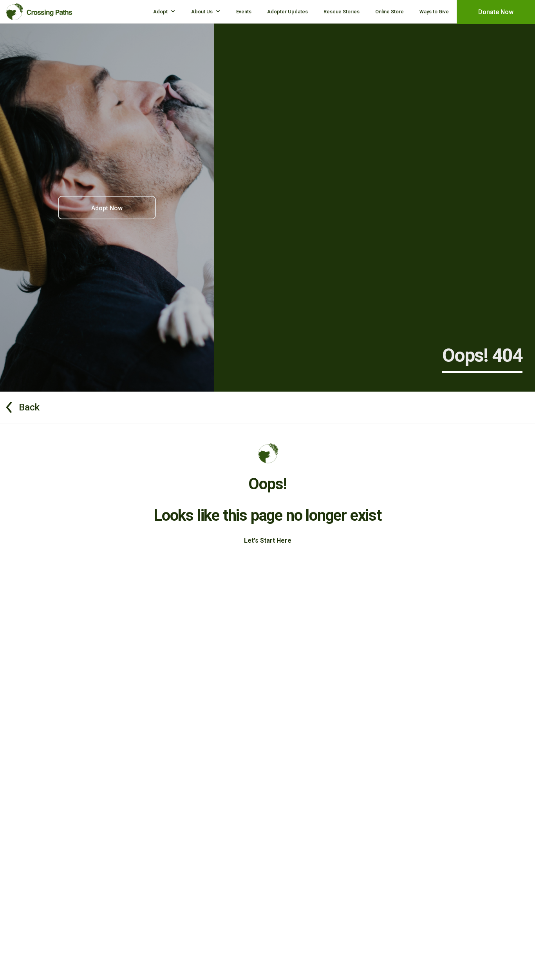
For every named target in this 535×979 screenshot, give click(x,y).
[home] (39, 10)
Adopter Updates (287, 12)
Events (243, 12)
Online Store (389, 12)
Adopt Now (107, 208)
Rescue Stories (342, 12)
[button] (164, 11)
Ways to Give (434, 12)
